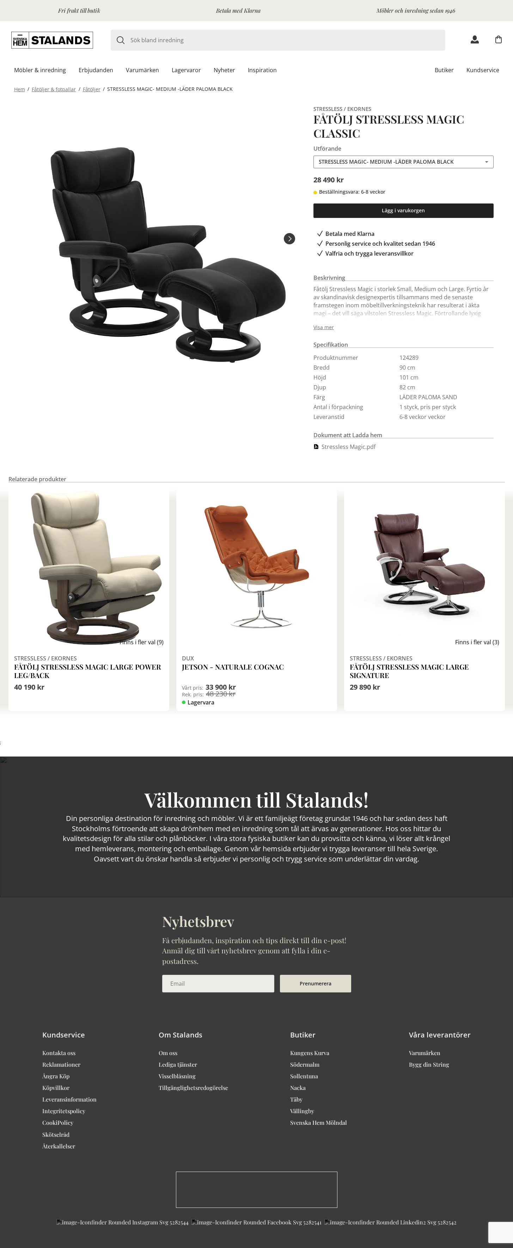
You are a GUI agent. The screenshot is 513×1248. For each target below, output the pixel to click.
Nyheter (224, 70)
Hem (19, 89)
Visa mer (323, 327)
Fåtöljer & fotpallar (54, 89)
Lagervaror (186, 70)
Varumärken (142, 70)
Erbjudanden (96, 70)
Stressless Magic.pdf (348, 447)
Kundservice (482, 70)
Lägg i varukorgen (403, 210)
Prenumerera (315, 983)
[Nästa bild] (289, 238)
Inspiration (262, 70)
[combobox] (287, 40)
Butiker (444, 70)
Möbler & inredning (40, 70)
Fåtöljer (91, 89)
